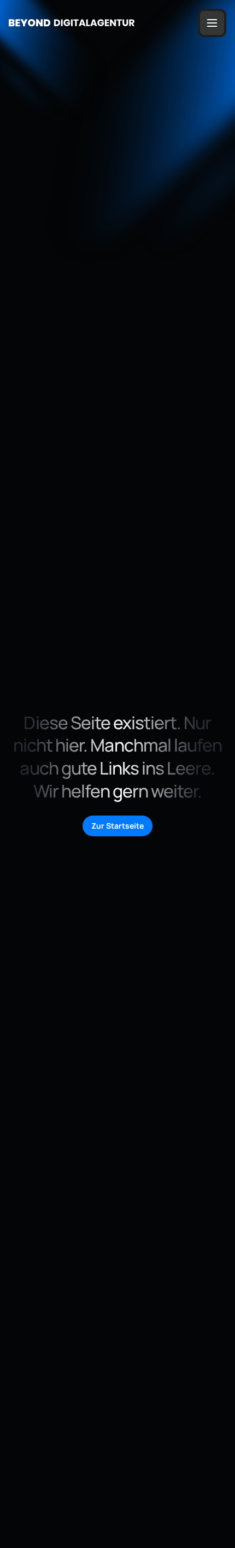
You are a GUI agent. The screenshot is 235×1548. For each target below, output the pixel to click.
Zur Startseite (117, 825)
